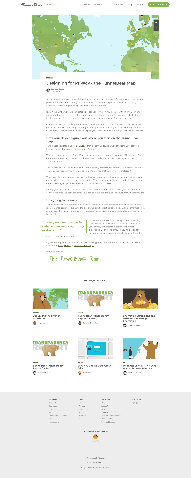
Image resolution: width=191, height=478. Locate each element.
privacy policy (64, 245)
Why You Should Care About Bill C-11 (94, 367)
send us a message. (84, 245)
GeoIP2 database (78, 146)
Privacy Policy (107, 419)
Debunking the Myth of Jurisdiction (46, 317)
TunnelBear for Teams (58, 416)
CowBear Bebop (57, 89)
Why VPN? (53, 403)
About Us (105, 406)
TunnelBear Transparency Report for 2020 (48, 367)
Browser (82, 416)
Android (82, 412)
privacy (49, 78)
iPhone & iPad (84, 409)
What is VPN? (101, 5)
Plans (87, 5)
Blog (48, 5)
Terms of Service (108, 422)
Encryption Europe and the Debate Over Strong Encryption (139, 318)
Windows (82, 406)
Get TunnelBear (158, 4)
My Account (54, 422)
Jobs (103, 409)
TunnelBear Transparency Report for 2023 (93, 317)
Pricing (51, 412)
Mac (80, 403)
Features (52, 409)
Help (130, 5)
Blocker (82, 419)
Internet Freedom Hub (111, 416)
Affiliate (104, 412)
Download (118, 5)
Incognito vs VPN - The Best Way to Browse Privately (139, 367)
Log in (140, 5)
